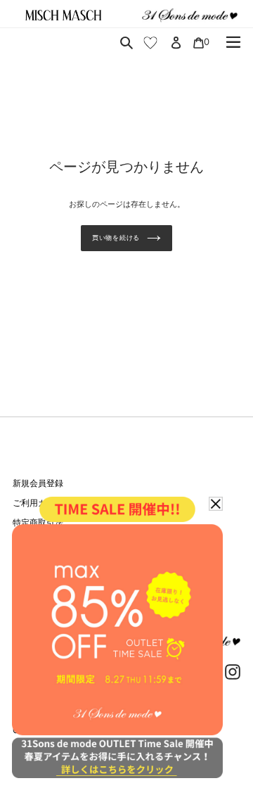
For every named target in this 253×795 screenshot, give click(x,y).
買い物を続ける (116, 237)
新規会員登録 (38, 483)
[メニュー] (233, 42)
